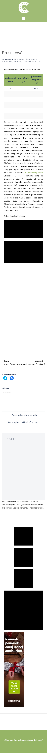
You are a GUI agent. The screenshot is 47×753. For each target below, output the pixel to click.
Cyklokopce (10, 59)
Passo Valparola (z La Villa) (24, 415)
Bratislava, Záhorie (11, 62)
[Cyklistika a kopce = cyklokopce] (23, 7)
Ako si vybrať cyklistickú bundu (22, 422)
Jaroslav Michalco (31, 62)
